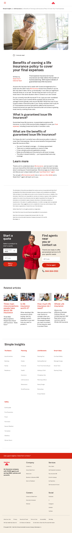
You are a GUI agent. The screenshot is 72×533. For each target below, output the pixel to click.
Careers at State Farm (31, 496)
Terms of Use (34, 519)
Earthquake (7, 407)
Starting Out (40, 356)
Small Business (25, 389)
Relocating (40, 389)
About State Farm (30, 470)
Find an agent (51, 265)
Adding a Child (41, 370)
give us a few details (46, 175)
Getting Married (41, 361)
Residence (7, 370)
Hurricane (7, 421)
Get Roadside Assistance (55, 470)
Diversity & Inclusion (31, 500)
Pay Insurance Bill (53, 473)
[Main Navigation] (5, 3)
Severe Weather (9, 426)
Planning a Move (42, 380)
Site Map (51, 519)
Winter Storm (8, 440)
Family (6, 365)
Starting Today (58, 370)
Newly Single (41, 384)
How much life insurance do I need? (44, 306)
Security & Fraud (24, 519)
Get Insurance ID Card (54, 484)
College (23, 356)
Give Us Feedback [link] (30, 481)
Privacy (15, 519)
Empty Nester (41, 394)
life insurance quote (28, 175)
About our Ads (7, 519)
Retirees (28, 503)
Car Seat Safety (58, 356)
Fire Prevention (8, 412)
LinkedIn (51, 507)
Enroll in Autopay (53, 477)
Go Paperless (52, 481)
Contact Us (29, 466)
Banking (6, 361)
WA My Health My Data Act (10, 522)
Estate (23, 361)
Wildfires (7, 435)
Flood (6, 417)
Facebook (51, 496)
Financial (23, 365)
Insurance (24, 375)
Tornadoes (7, 431)
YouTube (51, 511)
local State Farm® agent (47, 172)
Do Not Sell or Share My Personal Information (44, 522)
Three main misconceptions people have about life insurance (11, 308)
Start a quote (10, 264)
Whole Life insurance (59, 305)
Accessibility (43, 519)
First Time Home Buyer (43, 365)
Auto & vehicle (8, 356)
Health (23, 370)
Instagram (51, 503)
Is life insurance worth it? (25, 306)
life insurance (34, 88)
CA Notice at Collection (25, 522)
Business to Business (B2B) (32, 477)
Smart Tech (57, 365)
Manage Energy (58, 361)
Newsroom (28, 473)
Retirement (24, 384)
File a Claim (51, 466)
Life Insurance (25, 380)
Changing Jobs (41, 375)
